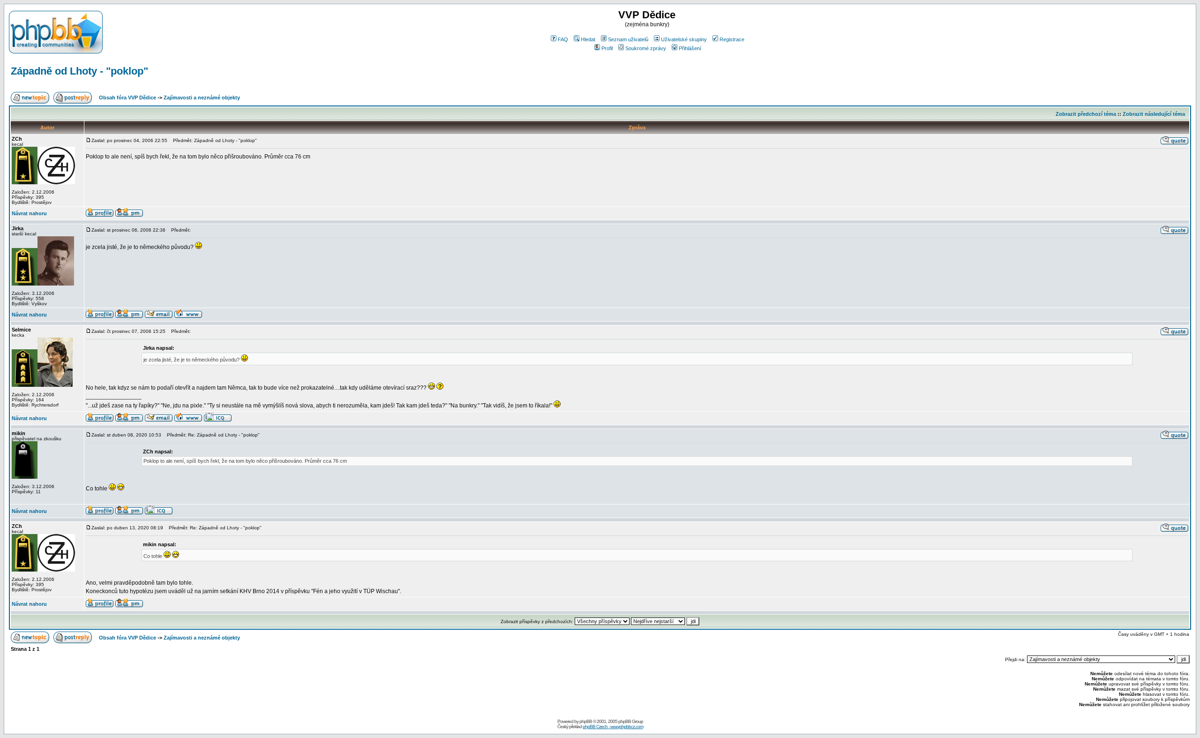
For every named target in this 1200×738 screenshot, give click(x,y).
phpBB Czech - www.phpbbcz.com (613, 726)
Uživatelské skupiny (684, 39)
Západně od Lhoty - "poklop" (79, 71)
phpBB (585, 721)
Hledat (588, 39)
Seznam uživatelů (628, 39)
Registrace (732, 39)
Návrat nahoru (29, 213)
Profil (607, 48)
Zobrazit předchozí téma (1086, 114)
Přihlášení (690, 48)
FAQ (563, 39)
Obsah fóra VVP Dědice (127, 97)
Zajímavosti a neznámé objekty (202, 97)
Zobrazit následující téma (1154, 114)
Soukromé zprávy (645, 48)
